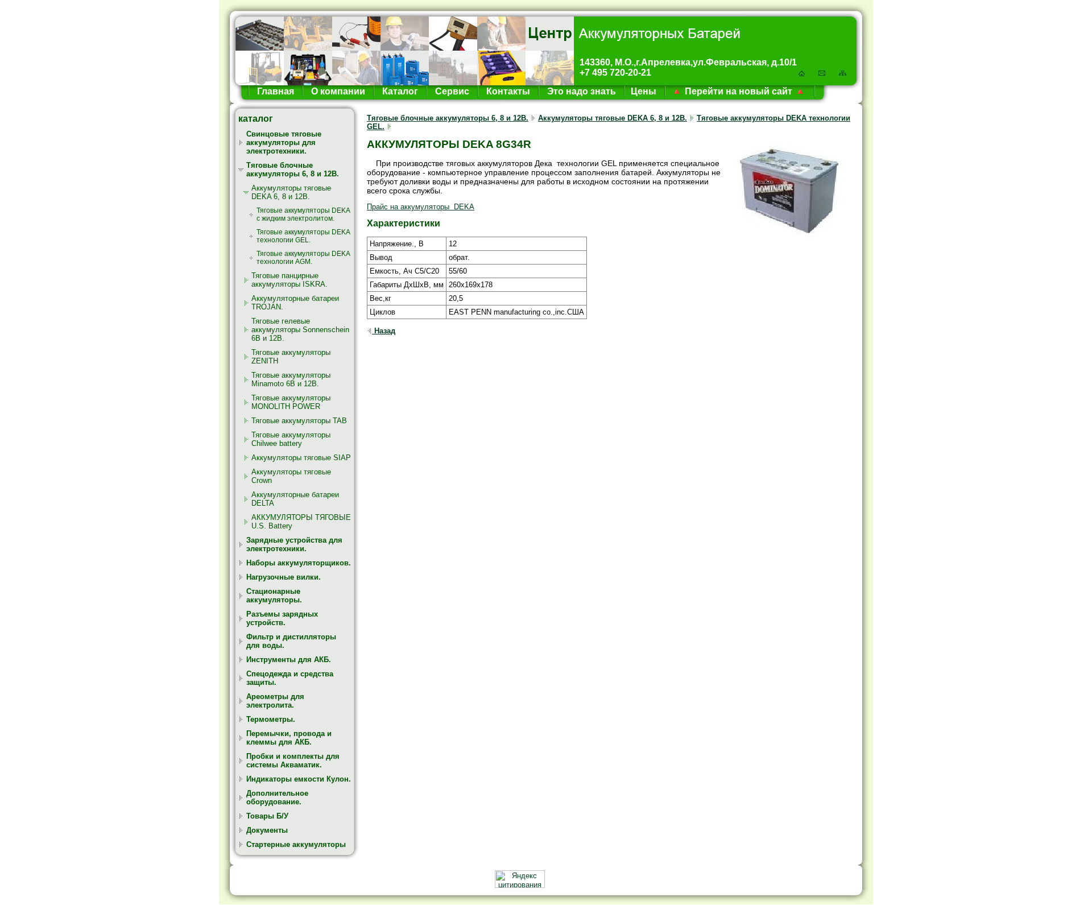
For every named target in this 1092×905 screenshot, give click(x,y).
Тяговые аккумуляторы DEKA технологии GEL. (303, 236)
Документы (267, 830)
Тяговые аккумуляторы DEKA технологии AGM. (303, 258)
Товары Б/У (267, 816)
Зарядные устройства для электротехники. (294, 544)
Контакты (507, 91)
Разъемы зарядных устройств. (282, 618)
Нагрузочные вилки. (283, 577)
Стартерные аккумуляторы (296, 844)
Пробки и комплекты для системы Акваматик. (293, 760)
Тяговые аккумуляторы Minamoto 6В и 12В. (290, 379)
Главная (275, 91)
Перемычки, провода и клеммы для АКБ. (289, 737)
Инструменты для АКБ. (288, 659)
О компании (337, 91)
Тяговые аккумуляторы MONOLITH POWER (290, 402)
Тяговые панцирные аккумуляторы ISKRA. (289, 279)
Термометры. (270, 719)
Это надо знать (580, 91)
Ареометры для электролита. (275, 700)
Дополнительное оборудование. (277, 797)
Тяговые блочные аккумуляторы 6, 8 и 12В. (292, 169)
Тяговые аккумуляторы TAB (299, 420)
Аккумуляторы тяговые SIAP (301, 457)
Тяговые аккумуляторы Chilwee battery (290, 439)
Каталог (399, 91)
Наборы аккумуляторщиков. (298, 563)
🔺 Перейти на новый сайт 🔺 (738, 91)
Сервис (451, 91)
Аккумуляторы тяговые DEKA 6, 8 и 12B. (291, 192)
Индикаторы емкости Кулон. (298, 779)
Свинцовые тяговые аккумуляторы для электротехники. (283, 142)
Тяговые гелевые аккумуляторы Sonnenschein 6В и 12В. (300, 329)
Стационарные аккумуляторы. (274, 595)
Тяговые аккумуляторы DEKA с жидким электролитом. (303, 214)
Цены (643, 91)
